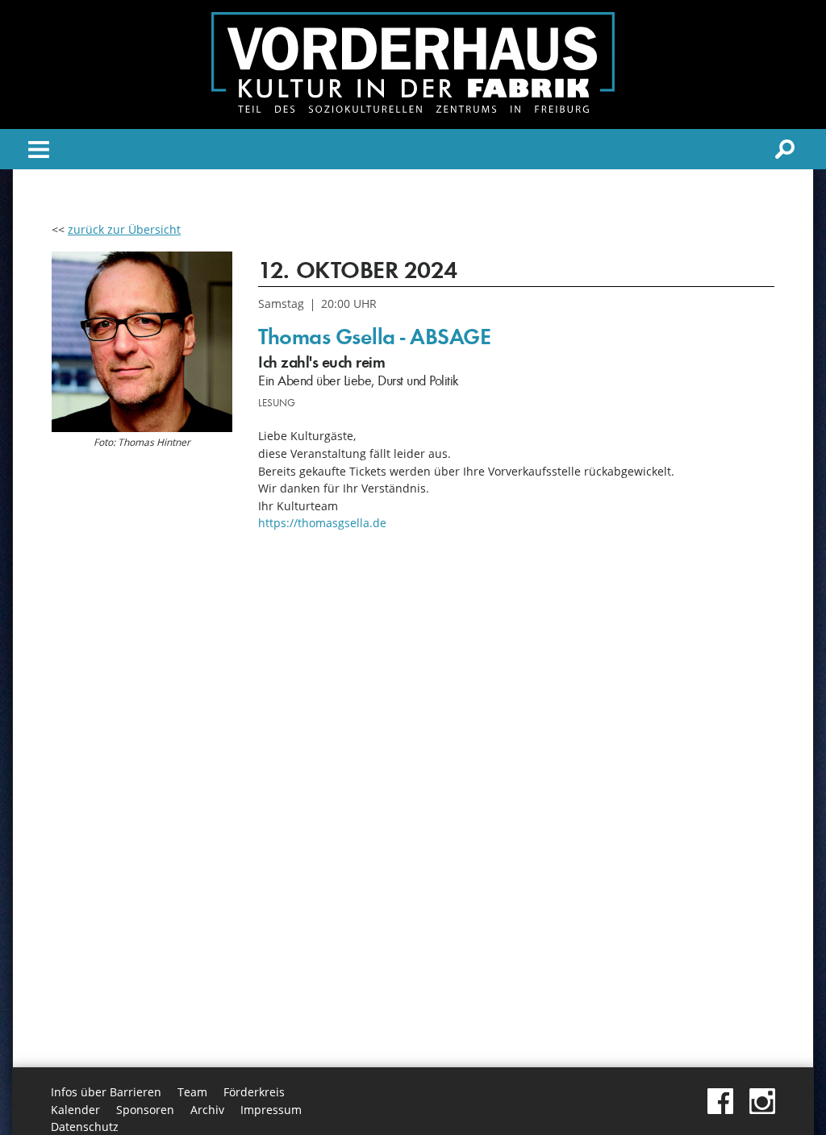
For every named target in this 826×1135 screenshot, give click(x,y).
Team (192, 1092)
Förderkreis (254, 1092)
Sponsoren (145, 1109)
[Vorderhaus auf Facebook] (720, 1109)
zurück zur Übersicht (124, 229)
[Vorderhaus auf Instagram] (762, 1109)
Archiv (207, 1109)
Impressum (271, 1109)
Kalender (75, 1109)
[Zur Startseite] (413, 108)
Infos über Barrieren (106, 1092)
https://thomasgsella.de (322, 522)
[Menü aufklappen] (38, 152)
